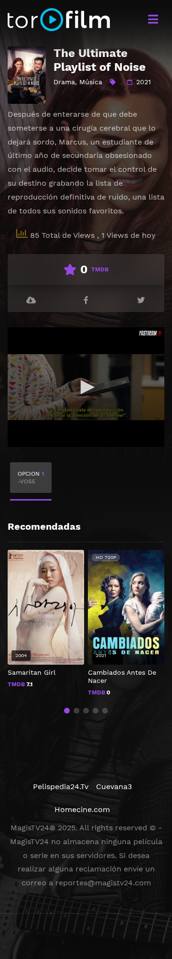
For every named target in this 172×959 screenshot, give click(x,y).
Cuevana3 (114, 786)
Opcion (31, 477)
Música (90, 82)
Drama (64, 82)
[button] (67, 711)
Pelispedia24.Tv (60, 786)
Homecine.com (82, 809)
